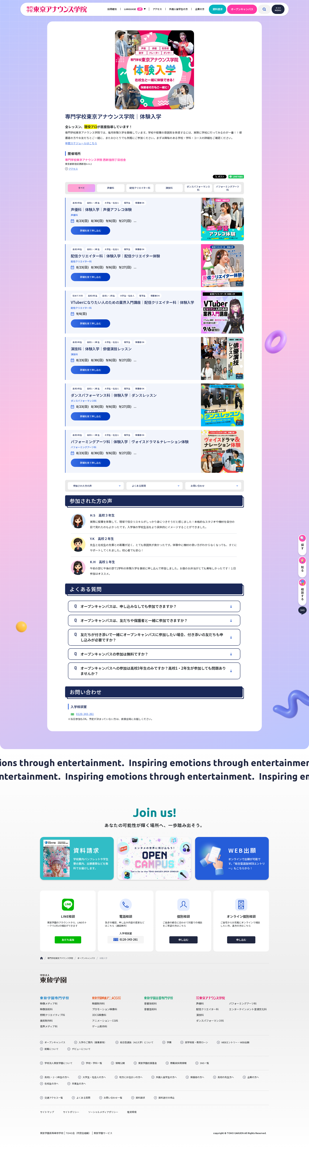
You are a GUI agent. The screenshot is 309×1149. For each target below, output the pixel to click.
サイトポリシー (71, 1112)
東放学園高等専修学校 (51, 1133)
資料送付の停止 (166, 1097)
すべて (81, 188)
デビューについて (81, 1049)
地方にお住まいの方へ (131, 1077)
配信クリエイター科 (139, 188)
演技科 (169, 188)
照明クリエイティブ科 (52, 1015)
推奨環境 (131, 1112)
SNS (302, 610)
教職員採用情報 (178, 1063)
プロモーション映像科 (104, 1009)
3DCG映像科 (99, 1015)
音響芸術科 (150, 1009)
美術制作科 (46, 1020)
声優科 (110, 188)
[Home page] (41, 958)
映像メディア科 (48, 1003)
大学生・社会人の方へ (94, 1077)
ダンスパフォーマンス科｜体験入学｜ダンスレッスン (114, 395)
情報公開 (120, 1063)
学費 (169, 1042)
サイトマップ (47, 1112)
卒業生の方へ (79, 1083)
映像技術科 (46, 1009)
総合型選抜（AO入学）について (136, 1042)
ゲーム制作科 (99, 1026)
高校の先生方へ (226, 1077)
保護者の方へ (197, 1077)
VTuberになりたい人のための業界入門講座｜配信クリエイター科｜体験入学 (132, 302)
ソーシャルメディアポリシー (103, 1112)
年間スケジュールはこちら (81, 143)
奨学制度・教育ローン (196, 1042)
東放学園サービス (103, 1133)
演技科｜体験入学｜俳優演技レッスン (101, 348)
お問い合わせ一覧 (113, 1097)
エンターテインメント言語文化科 (248, 1009)
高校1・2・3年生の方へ (57, 1077)
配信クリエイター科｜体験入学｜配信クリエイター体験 (115, 255)
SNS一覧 (204, 1063)
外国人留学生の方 (178, 9)
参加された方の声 (82, 485)
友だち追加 (68, 939)
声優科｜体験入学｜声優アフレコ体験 (101, 209)
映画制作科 (98, 1003)
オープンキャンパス (242, 9)
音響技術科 (150, 1003)
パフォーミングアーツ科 (227, 188)
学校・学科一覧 (94, 1063)
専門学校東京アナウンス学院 (60, 958)
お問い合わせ (198, 485)
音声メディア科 (48, 1026)
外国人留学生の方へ (166, 1077)
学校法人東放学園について (58, 1063)
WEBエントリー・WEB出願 (235, 1042)
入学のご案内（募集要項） (93, 1042)
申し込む (183, 939)
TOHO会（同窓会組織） (78, 1133)
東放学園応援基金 (147, 1063)
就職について (51, 1049)
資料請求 (218, 9)
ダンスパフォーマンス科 (198, 188)
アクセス (157, 9)
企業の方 (199, 9)
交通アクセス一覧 (54, 1097)
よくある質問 (139, 485)
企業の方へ (253, 1077)
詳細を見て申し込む (90, 230)
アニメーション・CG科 (105, 1020)
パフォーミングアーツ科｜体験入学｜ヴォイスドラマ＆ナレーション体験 (129, 441)
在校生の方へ (51, 1083)
